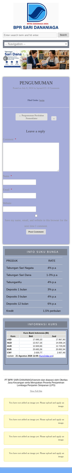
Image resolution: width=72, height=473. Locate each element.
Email (7, 189)
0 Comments (53, 88)
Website (7, 203)
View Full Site (36, 391)
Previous (6, 59)
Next (66, 59)
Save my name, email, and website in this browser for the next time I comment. (36, 223)
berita (41, 100)
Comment (9, 139)
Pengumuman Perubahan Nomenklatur (31, 116)
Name (7, 176)
